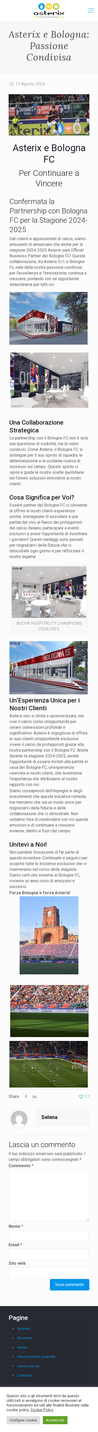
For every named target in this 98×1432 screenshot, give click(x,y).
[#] (91, 10)
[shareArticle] (34, 1096)
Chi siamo (24, 1338)
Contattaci (25, 1375)
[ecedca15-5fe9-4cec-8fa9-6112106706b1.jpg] (49, 592)
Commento (21, 1165)
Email (15, 1244)
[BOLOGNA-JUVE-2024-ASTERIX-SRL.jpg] (48, 1086)
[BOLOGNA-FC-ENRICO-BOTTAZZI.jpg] (49, 935)
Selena (49, 1117)
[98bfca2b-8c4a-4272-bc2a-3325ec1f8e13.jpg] (48, 693)
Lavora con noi (28, 1366)
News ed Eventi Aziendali (36, 1357)
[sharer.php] (26, 1096)
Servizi (22, 1347)
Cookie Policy (42, 1410)
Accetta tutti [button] (55, 1420)
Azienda (23, 1329)
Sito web (17, 1263)
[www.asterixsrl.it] (49, 10)
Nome (16, 1226)
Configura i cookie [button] (23, 1420)
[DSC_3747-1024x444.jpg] (49, 115)
